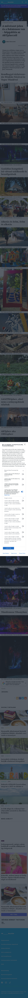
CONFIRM (8, 548)
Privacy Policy (22, 553)
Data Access (14, 553)
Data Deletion (6, 553)
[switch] (22, 474)
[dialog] (14, 499)
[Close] (25, 444)
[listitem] (14, 471)
